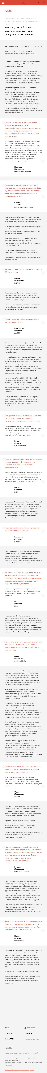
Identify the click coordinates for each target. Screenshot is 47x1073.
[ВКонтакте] (36, 46)
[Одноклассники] (38, 46)
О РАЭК (7, 1028)
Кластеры (28, 1033)
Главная (7, 18)
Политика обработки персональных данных (19, 1070)
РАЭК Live (14, 18)
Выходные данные (32, 1039)
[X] (41, 46)
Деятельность (30, 1028)
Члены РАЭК (9, 1039)
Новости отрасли (24, 18)
